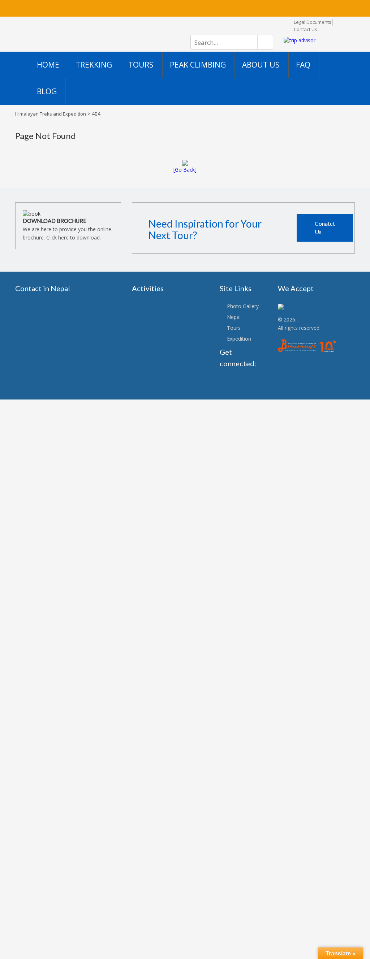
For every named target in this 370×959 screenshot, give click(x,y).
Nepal (234, 317)
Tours (234, 327)
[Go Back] (185, 169)
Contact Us (305, 29)
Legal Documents (312, 22)
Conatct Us (325, 227)
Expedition (239, 338)
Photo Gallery (243, 306)
